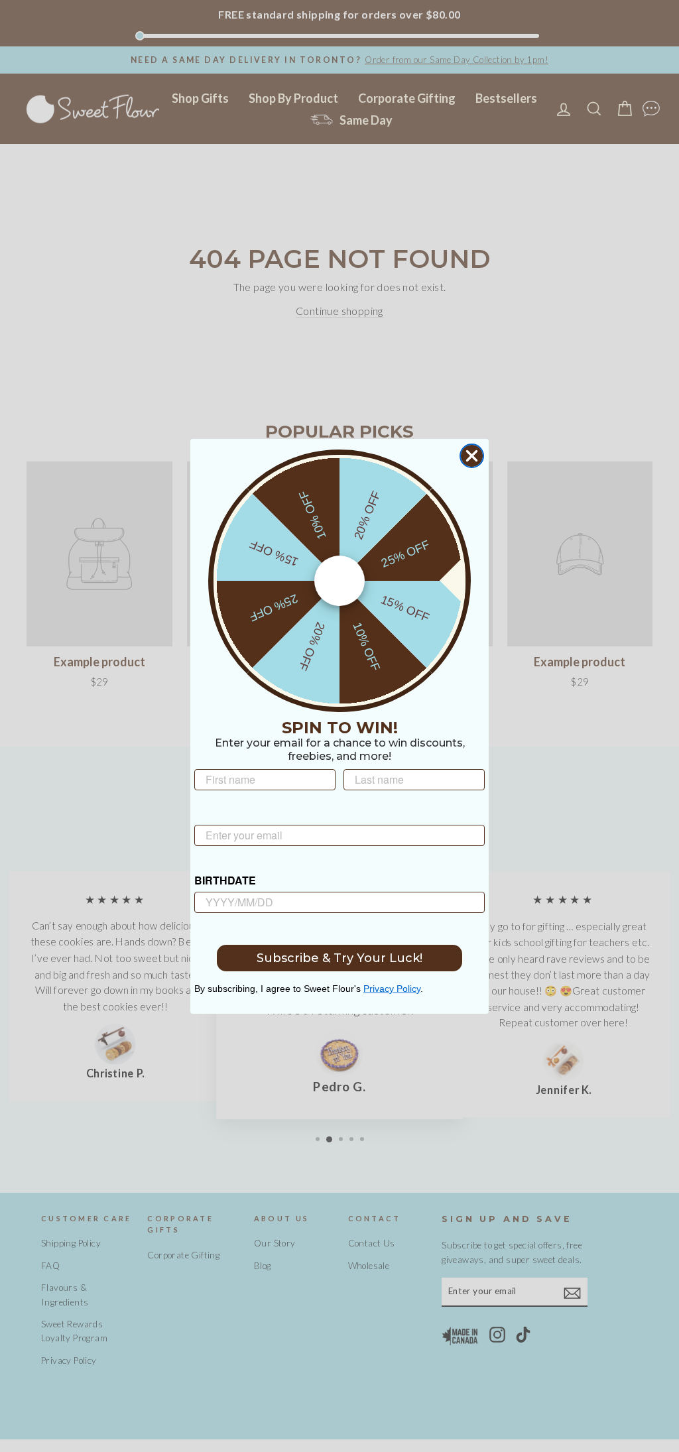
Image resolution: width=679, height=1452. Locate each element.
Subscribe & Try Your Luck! (339, 958)
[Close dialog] (471, 455)
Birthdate (225, 880)
